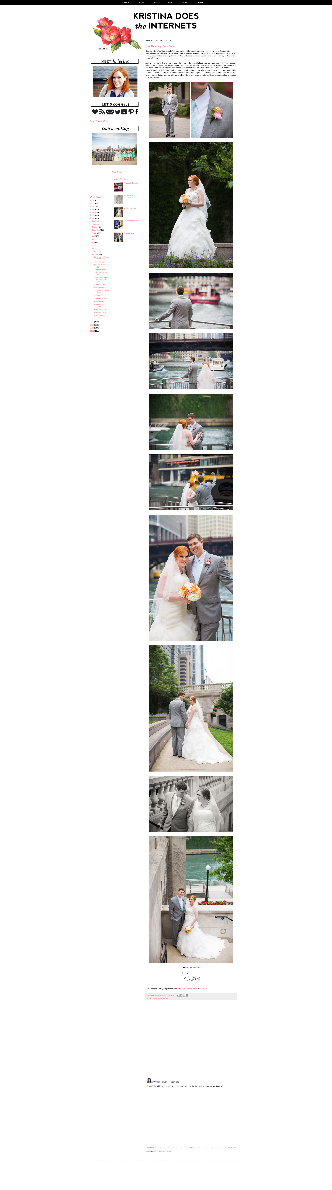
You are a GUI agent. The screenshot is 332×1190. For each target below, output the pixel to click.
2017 (92, 215)
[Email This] (178, 995)
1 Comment (170, 995)
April (94, 245)
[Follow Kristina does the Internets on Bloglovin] (95, 114)
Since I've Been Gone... (99, 316)
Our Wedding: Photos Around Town (101, 258)
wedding (165, 998)
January (95, 254)
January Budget (99, 262)
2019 (92, 209)
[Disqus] (191, 1040)
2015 (92, 322)
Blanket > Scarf (99, 284)
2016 (92, 218)
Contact (201, 2)
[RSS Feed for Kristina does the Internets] (102, 114)
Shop (156, 2)
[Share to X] (184, 995)
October (95, 227)
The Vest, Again (129, 233)
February (95, 251)
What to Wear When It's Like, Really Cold (101, 279)
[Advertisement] (112, 358)
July (93, 236)
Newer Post (150, 1147)
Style (170, 2)
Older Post (232, 1147)
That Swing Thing (100, 312)
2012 (92, 331)
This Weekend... (99, 287)
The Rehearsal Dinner (99, 305)
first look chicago (156, 998)
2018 (92, 212)
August (94, 233)
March (94, 248)
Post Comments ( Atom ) (163, 1151)
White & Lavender (130, 208)
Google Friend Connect (189, 989)
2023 (92, 200)
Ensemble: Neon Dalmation (130, 196)
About (141, 2)
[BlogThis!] (181, 995)
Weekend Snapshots (131, 221)
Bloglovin (203, 989)
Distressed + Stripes (101, 298)
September (96, 230)
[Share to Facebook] (187, 995)
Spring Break (98, 295)
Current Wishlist (99, 270)
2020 (92, 206)
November (96, 224)
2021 (92, 203)
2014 (92, 325)
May (93, 242)
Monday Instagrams (131, 183)
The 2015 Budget (100, 309)
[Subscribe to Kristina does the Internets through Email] (110, 114)
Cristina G (195, 967)
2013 (92, 328)
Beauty (185, 2)
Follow (114, 172)
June (94, 239)
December (96, 221)
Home (126, 2)
